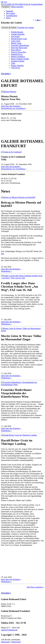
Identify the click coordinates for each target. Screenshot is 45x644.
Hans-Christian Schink (20, 59)
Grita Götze (15, 41)
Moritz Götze (16, 43)
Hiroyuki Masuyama (19, 48)
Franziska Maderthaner (20, 45)
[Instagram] (41, 20)
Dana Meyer (16, 50)
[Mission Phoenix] (8, 92)
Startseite (9, 11)
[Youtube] (40, 20)
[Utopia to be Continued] (11, 152)
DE (2, 2)
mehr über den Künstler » (11, 106)
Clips (37, 20)
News (8, 18)
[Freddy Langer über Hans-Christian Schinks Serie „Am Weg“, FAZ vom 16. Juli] (22, 278)
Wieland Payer (16, 54)
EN (5, 2)
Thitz (13, 63)
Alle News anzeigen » (35, 587)
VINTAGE (15, 68)
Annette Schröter (17, 61)
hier (2, 254)
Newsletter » (6, 74)
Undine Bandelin (17, 34)
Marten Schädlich (18, 56)
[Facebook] (43, 20)
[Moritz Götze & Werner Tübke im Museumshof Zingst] (22, 331)
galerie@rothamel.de (9, 630)
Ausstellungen (11, 16)
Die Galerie (10, 13)
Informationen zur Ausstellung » (13, 108)
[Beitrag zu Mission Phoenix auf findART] (18, 197)
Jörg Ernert (15, 36)
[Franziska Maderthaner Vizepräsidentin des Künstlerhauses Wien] (22, 385)
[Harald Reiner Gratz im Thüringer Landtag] (19, 435)
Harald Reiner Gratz (19, 39)
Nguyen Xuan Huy (18, 52)
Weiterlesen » (6, 271)
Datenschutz (16, 642)
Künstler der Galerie (26, 27)
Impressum (5, 642)
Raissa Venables (17, 65)
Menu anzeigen (17, 7)
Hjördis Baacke (17, 32)
